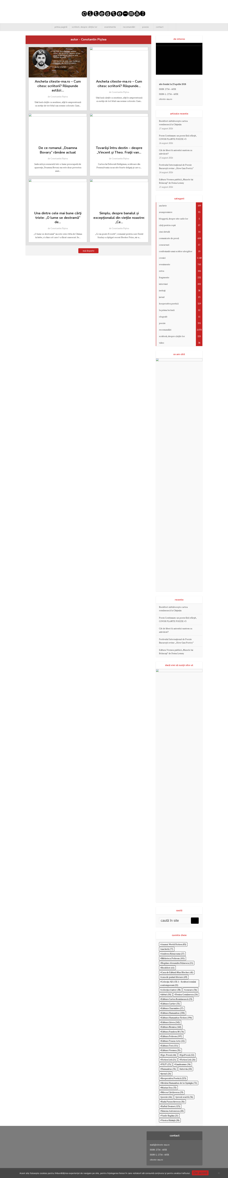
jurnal (166, 1073)
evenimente (110, 27)
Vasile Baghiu (169, 1115)
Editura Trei (169, 1045)
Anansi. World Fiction (173, 944)
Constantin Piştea (59, 96)
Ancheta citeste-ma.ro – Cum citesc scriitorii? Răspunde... (119, 83)
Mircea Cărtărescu (172, 1092)
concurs (191, 989)
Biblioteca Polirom (173, 958)
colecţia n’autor (171, 989)
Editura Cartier (170, 1003)
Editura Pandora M (172, 1031)
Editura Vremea (171, 1050)
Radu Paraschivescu (173, 1101)
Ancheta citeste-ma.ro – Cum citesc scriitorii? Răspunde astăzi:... (58, 86)
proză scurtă (184, 1096)
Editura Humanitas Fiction (176, 1017)
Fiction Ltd (168, 1059)
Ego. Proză (168, 1054)
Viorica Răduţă (170, 1120)
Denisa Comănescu (186, 994)
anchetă (167, 949)
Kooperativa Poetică (173, 1078)
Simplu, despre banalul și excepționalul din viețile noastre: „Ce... (119, 217)
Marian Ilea (169, 1087)
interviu (186, 1068)
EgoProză (187, 1054)
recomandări (129, 27)
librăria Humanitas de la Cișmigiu (179, 1082)
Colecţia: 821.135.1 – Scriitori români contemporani (178, 983)
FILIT (166, 1064)
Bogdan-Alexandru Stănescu (177, 962)
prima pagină (61, 27)
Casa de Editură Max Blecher (177, 972)
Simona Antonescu (172, 1110)
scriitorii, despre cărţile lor (84, 27)
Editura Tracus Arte (173, 1040)
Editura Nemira (171, 1026)
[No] (219, 1173)
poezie (145, 27)
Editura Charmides (172, 1008)
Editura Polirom (171, 1036)
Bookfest (167, 967)
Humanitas (168, 1068)
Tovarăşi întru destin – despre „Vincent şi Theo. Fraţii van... (119, 150)
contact (159, 27)
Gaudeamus (183, 1064)
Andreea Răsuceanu (172, 953)
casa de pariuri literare (174, 976)
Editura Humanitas (173, 1012)
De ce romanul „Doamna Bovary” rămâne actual (57, 150)
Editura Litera (170, 1022)
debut (166, 994)
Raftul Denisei (170, 1106)
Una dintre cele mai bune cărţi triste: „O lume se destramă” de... (57, 217)
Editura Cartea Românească (176, 999)
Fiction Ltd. (187, 1059)
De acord (200, 1173)
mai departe (88, 250)
